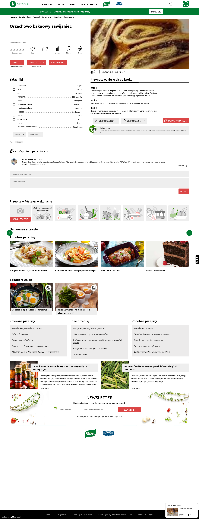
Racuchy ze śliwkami (110, 270)
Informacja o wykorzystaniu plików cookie (115, 515)
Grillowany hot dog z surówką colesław (90, 334)
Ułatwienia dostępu (145, 515)
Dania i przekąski (25, 17)
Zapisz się (129, 409)
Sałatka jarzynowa (20, 334)
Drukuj (16, 62)
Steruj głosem (134, 121)
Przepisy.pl (13, 17)
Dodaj (183, 191)
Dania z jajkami (47, 17)
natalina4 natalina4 (21, 43)
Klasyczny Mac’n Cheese (23, 340)
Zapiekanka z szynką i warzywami (149, 340)
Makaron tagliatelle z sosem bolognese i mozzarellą (35, 352)
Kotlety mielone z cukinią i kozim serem (152, 334)
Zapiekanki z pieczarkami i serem (26, 328)
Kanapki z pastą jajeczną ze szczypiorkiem (30, 346)
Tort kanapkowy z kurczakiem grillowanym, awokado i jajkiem (97, 341)
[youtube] (197, 257)
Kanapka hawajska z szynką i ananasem (90, 348)
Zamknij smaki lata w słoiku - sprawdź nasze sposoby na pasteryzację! (59, 368)
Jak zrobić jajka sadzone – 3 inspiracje (30, 309)
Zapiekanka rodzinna (143, 328)
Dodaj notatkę (176, 120)
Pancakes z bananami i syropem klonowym (75, 270)
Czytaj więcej (44, 388)
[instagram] (197, 262)
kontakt (49, 515)
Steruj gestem (106, 121)
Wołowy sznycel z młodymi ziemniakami (152, 352)
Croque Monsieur (81, 354)
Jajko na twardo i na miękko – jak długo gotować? (74, 311)
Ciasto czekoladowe (155, 270)
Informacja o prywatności (82, 515)
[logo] (19, 4)
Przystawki (36, 17)
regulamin (62, 515)
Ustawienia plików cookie (12, 517)
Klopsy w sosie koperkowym (147, 346)
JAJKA (19, 142)
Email (18, 134)
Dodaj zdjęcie (20, 219)
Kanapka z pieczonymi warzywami (88, 328)
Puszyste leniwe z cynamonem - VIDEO (28, 270)
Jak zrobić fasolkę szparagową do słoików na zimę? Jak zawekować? (150, 368)
